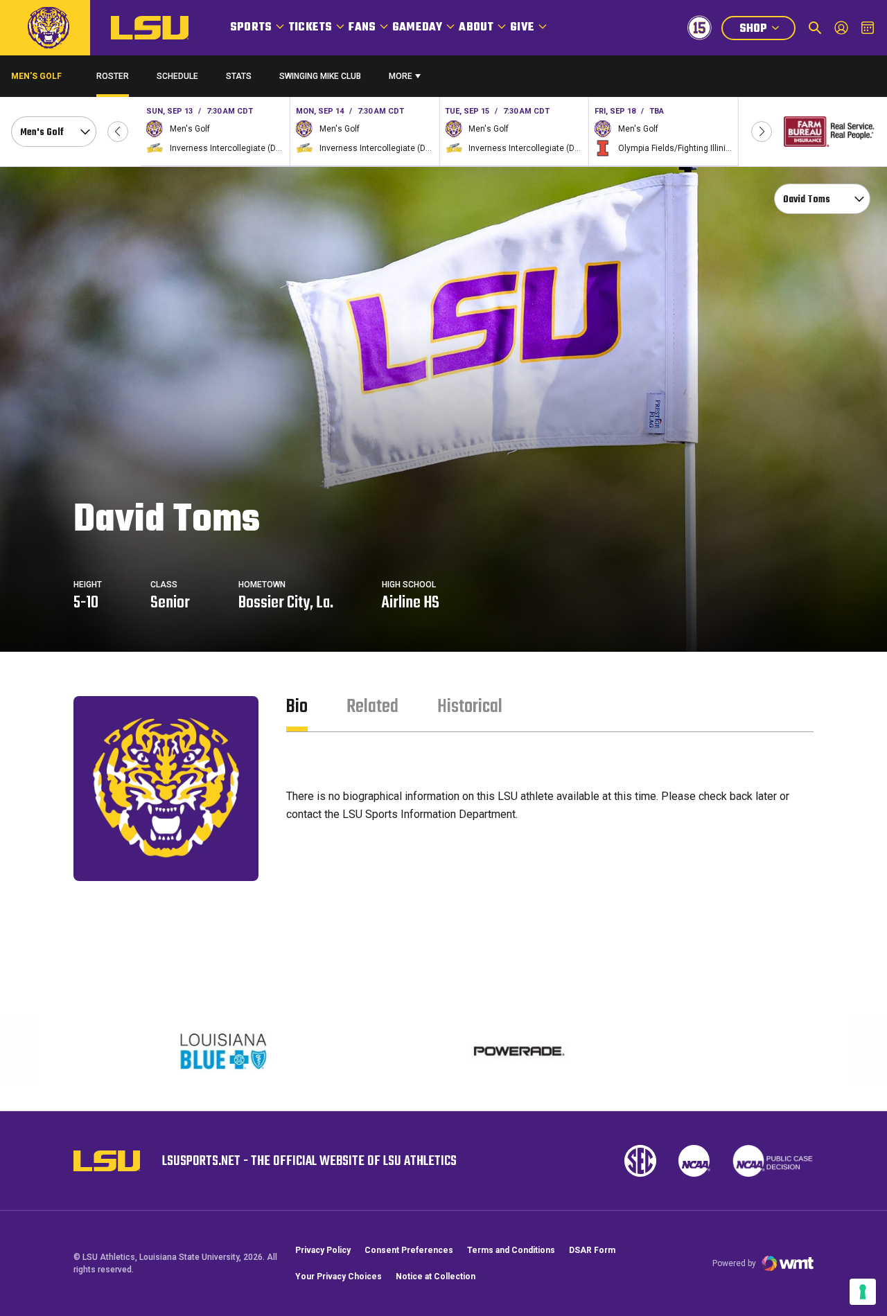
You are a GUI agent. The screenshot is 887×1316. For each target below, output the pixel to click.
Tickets (310, 28)
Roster (112, 76)
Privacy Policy (323, 1250)
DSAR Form (592, 1250)
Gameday (417, 28)
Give (522, 28)
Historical (469, 707)
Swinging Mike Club (320, 76)
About (476, 28)
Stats (239, 76)
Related (372, 707)
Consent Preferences (409, 1250)
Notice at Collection (435, 1276)
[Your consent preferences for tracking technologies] (863, 1292)
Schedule (177, 76)
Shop (767, 30)
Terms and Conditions (511, 1250)
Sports (251, 28)
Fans (362, 28)
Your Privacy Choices (338, 1276)
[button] (117, 131)
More (400, 76)
